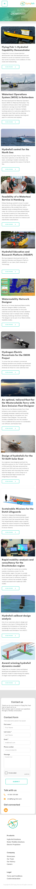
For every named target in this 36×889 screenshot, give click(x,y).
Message (7, 754)
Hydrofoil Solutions (14, 839)
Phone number (9, 747)
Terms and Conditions (14, 876)
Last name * (8, 732)
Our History (11, 861)
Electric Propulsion (13, 844)
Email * (6, 739)
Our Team (10, 859)
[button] (4, 3)
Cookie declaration (13, 878)
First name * (8, 724)
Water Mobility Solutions (16, 842)
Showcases (11, 856)
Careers (9, 864)
